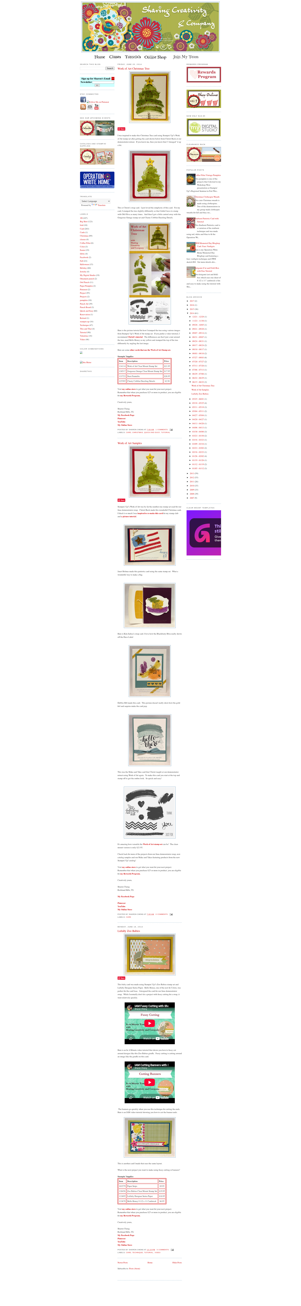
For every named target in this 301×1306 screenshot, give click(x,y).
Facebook (84, 257)
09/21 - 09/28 (198, 328)
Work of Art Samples (130, 443)
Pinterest (83, 289)
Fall (81, 260)
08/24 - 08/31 (198, 341)
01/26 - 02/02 (198, 456)
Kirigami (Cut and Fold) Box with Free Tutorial (207, 269)
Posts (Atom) (134, 1268)
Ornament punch (87, 278)
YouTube (121, 421)
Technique (84, 325)
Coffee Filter (85, 243)
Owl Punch (84, 282)
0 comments (162, 914)
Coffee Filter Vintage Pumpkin (208, 175)
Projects (83, 296)
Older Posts (177, 1262)
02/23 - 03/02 (198, 447)
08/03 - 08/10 (198, 353)
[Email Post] (170, 429)
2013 (192, 473)
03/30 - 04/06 (198, 431)
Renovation (85, 314)
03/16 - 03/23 (198, 439)
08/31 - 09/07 (198, 337)
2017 (192, 300)
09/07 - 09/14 (198, 333)
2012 (192, 477)
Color (82, 246)
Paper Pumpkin (86, 285)
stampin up (84, 321)
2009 (192, 489)
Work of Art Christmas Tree (134, 68)
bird (81, 225)
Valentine (84, 335)
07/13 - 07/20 (198, 365)
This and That (86, 328)
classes (83, 239)
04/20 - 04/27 (198, 419)
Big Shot (83, 221)
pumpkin (84, 300)
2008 (192, 493)
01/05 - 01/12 (198, 468)
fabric (82, 253)
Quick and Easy (86, 310)
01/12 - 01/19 (198, 464)
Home (150, 1262)
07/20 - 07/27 (198, 361)
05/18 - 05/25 (198, 403)
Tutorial (83, 332)
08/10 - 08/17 (198, 349)
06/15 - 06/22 (198, 382)
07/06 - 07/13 (198, 369)
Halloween (84, 264)
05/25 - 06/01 (198, 398)
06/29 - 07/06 (198, 373)
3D (81, 218)
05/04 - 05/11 (198, 411)
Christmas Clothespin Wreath (207, 196)
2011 (192, 481)
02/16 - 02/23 (198, 452)
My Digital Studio (87, 275)
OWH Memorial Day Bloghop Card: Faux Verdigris (207, 245)
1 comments (162, 429)
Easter (82, 250)
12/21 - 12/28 (198, 316)
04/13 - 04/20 (198, 423)
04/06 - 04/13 (198, 427)
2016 (192, 305)
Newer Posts (123, 1262)
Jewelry (83, 271)
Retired (83, 318)
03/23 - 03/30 (198, 435)
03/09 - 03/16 (198, 443)
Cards (82, 232)
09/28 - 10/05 (198, 324)
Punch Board (85, 307)
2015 (192, 309)
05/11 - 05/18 (198, 407)
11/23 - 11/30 (198, 320)
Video (82, 339)
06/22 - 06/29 (198, 377)
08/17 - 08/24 (198, 345)
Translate (102, 205)
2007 (192, 497)
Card (82, 228)
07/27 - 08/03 (198, 357)
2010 (192, 485)
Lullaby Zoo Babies (129, 931)
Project (83, 292)
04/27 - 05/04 (198, 415)
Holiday (83, 268)
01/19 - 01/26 (198, 460)
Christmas (84, 235)
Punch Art (84, 303)
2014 (192, 313)
